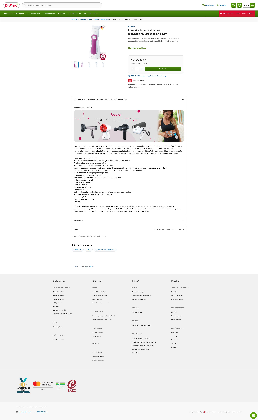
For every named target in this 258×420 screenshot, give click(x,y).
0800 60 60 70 (42, 412)
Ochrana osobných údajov (140, 338)
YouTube (174, 336)
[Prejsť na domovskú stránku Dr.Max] (11, 5)
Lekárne (61, 13)
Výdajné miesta (58, 303)
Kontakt (174, 292)
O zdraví (95, 340)
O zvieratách (96, 336)
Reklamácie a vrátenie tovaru (62, 313)
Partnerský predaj (98, 356)
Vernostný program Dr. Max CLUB (103, 316)
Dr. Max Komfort (49, 13)
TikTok (173, 343)
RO (239, 412)
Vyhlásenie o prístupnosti (140, 349)
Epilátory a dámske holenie (105, 249)
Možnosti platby (58, 299)
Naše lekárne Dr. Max (99, 295)
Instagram (174, 332)
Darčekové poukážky (60, 310)
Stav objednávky (74, 13)
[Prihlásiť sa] (239, 5)
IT (241, 412)
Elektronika (77, 249)
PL (236, 412)
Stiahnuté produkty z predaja (141, 325)
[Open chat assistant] (253, 415)
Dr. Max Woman (97, 332)
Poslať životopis (176, 316)
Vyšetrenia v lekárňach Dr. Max (142, 295)
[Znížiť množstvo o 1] (133, 69)
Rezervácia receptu (91, 13)
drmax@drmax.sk (25, 412)
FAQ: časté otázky (177, 299)
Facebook (174, 340)
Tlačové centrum (137, 312)
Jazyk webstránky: (196, 412)
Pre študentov (176, 319)
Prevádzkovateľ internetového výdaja (144, 342)
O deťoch (95, 343)
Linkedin (174, 347)
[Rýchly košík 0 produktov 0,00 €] (252, 5)
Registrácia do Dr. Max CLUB (102, 319)
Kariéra (173, 312)
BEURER (131, 26)
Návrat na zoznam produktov (83, 266)
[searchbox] (62, 5)
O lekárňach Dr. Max (99, 292)
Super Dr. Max (97, 299)
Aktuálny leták (58, 327)
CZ (233, 412)
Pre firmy (56, 306)
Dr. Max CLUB (34, 13)
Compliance (136, 353)
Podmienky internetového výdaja (143, 345)
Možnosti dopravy (59, 295)
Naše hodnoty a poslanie (100, 303)
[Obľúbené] (233, 5)
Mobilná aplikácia (59, 340)
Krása (88, 249)
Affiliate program (98, 360)
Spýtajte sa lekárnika (139, 299)
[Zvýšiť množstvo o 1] (141, 69)
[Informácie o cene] (144, 59)
